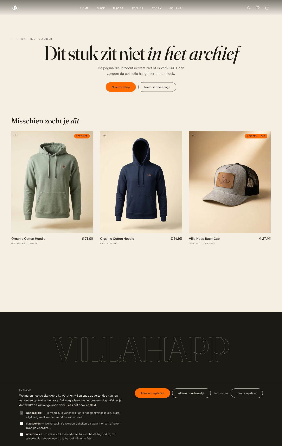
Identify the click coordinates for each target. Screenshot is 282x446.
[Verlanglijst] (258, 8)
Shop (101, 8)
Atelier (137, 8)
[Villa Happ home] (15, 8)
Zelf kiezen (221, 393)
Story (156, 8)
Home (84, 8)
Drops (118, 8)
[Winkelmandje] (267, 8)
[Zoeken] (248, 8)
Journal (176, 8)
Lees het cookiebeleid (81, 405)
